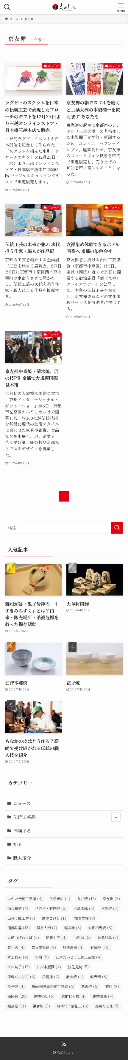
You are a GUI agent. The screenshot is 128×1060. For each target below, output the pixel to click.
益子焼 (16, 986)
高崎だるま (107, 1006)
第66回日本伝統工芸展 (53, 986)
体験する (22, 830)
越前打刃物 (73, 996)
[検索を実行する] (117, 528)
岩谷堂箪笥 (44, 947)
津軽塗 (50, 976)
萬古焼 (90, 986)
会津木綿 (84, 908)
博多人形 (47, 927)
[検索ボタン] (7, 7)
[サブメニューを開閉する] (116, 817)
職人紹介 (22, 857)
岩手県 (16, 947)
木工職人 (17, 957)
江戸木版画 (49, 967)
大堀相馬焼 (100, 927)
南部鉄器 (18, 927)
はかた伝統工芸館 (25, 898)
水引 (42, 957)
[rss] (64, 1044)
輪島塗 (16, 1006)
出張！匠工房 (21, 918)
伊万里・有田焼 (51, 908)
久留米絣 (59, 898)
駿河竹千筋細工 (72, 1006)
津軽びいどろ (21, 976)
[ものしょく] (64, 7)
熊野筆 (98, 976)
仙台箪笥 (17, 908)
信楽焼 (109, 908)
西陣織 (17, 996)
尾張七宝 (56, 937)
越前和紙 (44, 996)
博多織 (72, 927)
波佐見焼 (78, 967)
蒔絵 (112, 986)
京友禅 (111, 898)
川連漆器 (73, 947)
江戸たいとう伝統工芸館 (79, 957)
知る (17, 844)
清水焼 (74, 976)
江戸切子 (18, 967)
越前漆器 (103, 996)
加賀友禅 (84, 918)
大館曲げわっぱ (23, 937)
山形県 (82, 937)
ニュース (22, 803)
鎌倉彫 (41, 1006)
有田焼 (100, 947)
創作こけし (55, 918)
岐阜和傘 (108, 937)
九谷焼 (86, 898)
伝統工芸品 (24, 817)
